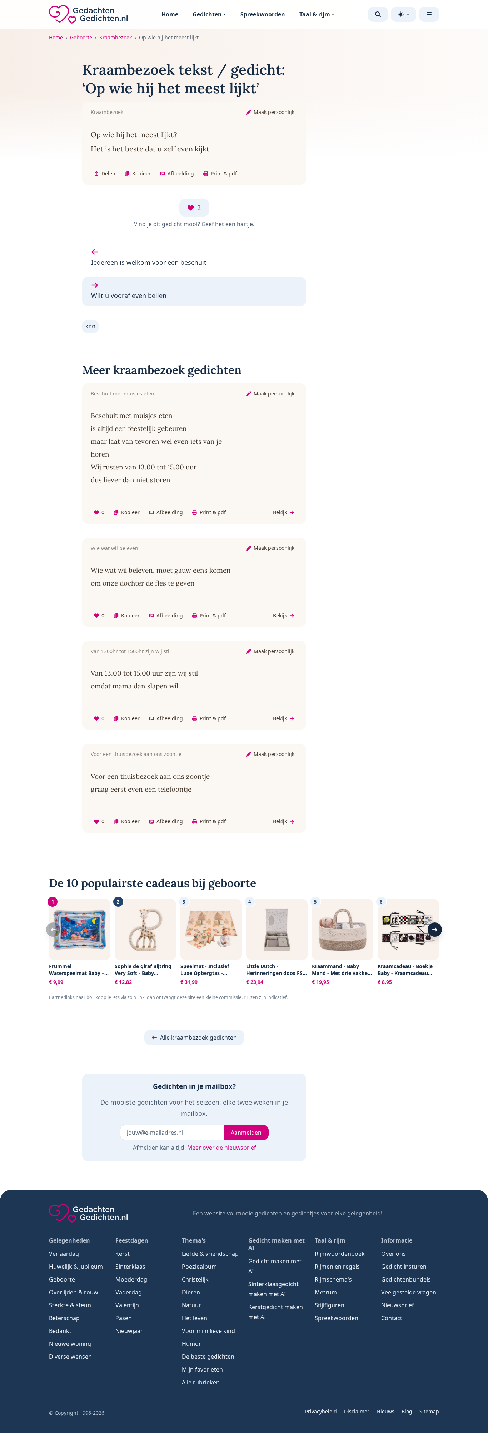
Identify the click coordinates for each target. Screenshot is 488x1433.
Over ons (393, 1254)
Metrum (326, 1292)
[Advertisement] (393, 167)
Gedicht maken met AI (275, 1266)
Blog (407, 1411)
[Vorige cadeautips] (53, 929)
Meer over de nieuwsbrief (221, 1147)
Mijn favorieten (202, 1369)
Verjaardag (64, 1254)
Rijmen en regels (337, 1266)
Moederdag (131, 1279)
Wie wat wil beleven (114, 548)
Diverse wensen (70, 1356)
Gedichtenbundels (406, 1279)
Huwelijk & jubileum (76, 1266)
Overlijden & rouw (73, 1292)
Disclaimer (356, 1411)
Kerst (122, 1254)
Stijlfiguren (329, 1305)
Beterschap (64, 1318)
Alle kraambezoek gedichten (198, 1037)
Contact (391, 1318)
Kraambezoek (115, 37)
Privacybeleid (321, 1411)
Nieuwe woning (70, 1344)
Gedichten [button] (207, 14)
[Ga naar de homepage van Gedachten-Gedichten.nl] (88, 14)
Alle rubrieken (201, 1382)
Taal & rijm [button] (314, 14)
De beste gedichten (208, 1356)
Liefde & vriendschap (210, 1254)
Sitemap (429, 1411)
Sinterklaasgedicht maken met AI (273, 1289)
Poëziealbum (199, 1266)
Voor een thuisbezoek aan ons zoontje (136, 754)
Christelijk (195, 1279)
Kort (90, 326)
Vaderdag (128, 1292)
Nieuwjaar (129, 1331)
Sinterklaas (130, 1266)
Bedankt (60, 1331)
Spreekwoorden (262, 14)
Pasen (123, 1318)
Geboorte (81, 37)
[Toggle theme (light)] (404, 14)
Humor (191, 1344)
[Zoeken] (378, 14)
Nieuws (385, 1411)
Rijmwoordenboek (340, 1254)
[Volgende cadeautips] (435, 929)
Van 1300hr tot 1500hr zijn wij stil (131, 651)
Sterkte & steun (70, 1305)
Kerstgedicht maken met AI (275, 1312)
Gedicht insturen (404, 1266)
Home (169, 14)
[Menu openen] (429, 14)
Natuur (191, 1305)
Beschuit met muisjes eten (122, 393)
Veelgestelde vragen (408, 1292)
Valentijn (127, 1305)
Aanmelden (246, 1132)
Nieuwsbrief (397, 1305)
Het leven (194, 1318)
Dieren (191, 1292)
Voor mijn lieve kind (208, 1331)
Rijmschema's (333, 1279)
